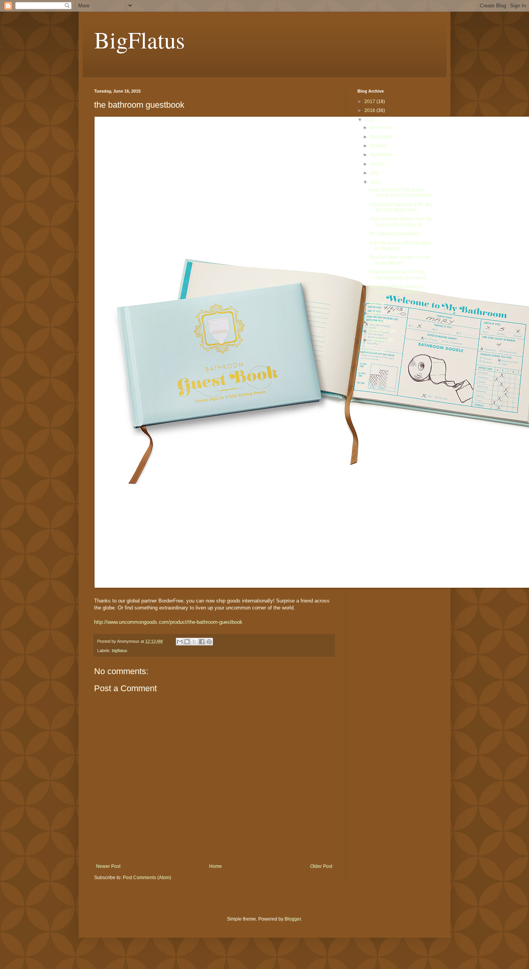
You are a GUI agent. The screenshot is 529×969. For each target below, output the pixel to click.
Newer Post (108, 866)
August (378, 164)
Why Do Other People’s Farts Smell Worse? (399, 260)
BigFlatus (139, 39)
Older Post (321, 866)
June (375, 182)
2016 (370, 110)
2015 (370, 119)
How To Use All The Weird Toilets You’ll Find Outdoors (400, 192)
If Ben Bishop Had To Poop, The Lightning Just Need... (399, 274)
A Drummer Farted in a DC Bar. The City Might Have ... (401, 207)
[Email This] (180, 641)
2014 (370, 351)
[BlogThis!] (187, 641)
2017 (370, 101)
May (375, 303)
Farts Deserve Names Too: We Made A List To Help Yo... (401, 221)
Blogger (293, 919)
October (379, 145)
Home (215, 866)
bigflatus (119, 650)
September (382, 154)
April (375, 312)
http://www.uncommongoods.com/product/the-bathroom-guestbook (168, 622)
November (381, 136)
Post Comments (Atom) (147, 877)
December (381, 127)
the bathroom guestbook (394, 233)
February (380, 331)
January (379, 340)
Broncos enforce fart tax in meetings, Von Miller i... (396, 289)
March (377, 322)
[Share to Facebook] (202, 641)
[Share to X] (194, 641)
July (375, 173)
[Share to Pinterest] (209, 641)
